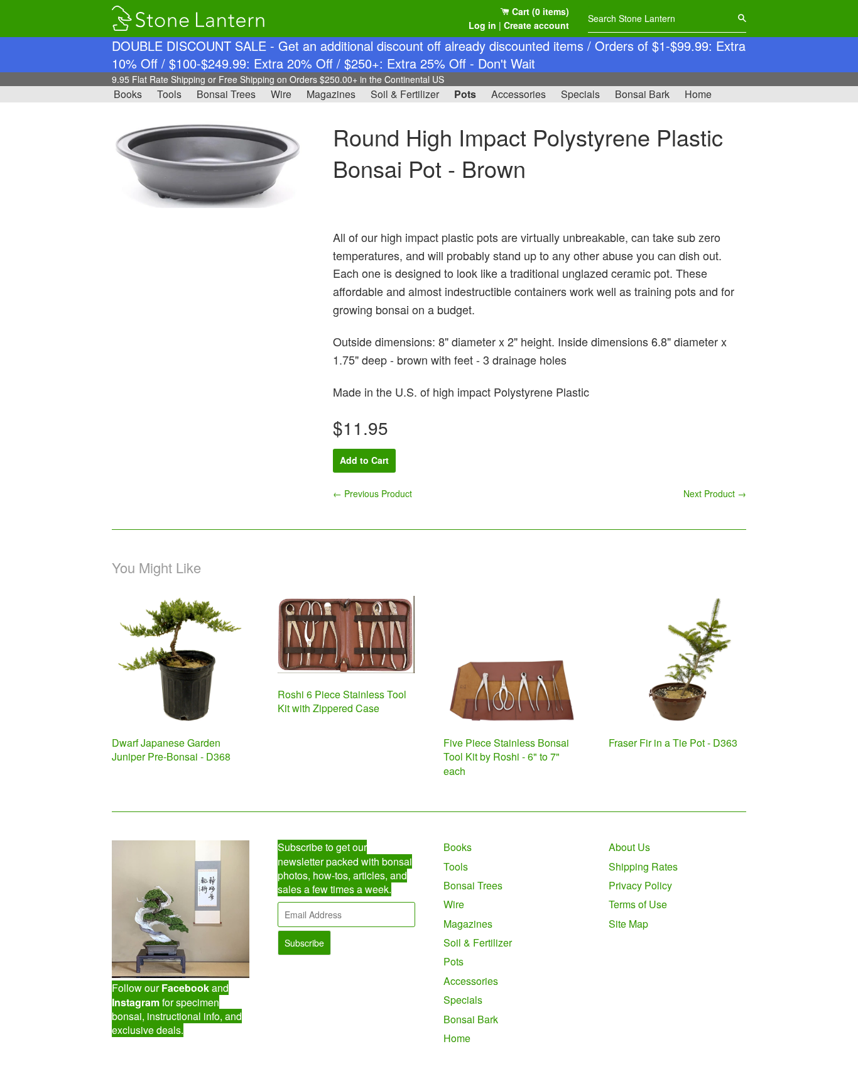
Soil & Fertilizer (405, 94)
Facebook (185, 988)
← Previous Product (372, 493)
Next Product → (714, 493)
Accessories (518, 94)
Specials (580, 94)
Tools (169, 94)
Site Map (628, 923)
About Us (629, 847)
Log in (482, 25)
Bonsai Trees (226, 94)
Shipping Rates (643, 866)
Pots (465, 94)
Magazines (331, 94)
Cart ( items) (539, 11)
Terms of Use (638, 904)
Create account (536, 25)
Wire (281, 94)
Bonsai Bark (642, 94)
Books (128, 94)
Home (698, 94)
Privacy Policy (640, 885)
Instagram (136, 1002)
